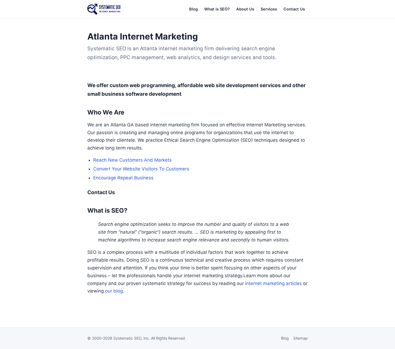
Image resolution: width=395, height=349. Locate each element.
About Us (245, 9)
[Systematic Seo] (103, 9)
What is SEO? (217, 9)
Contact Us (294, 9)
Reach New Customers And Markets (132, 160)
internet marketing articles (273, 283)
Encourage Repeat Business (123, 177)
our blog (114, 291)
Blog (193, 9)
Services (269, 9)
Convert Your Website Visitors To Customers (141, 169)
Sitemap (300, 338)
